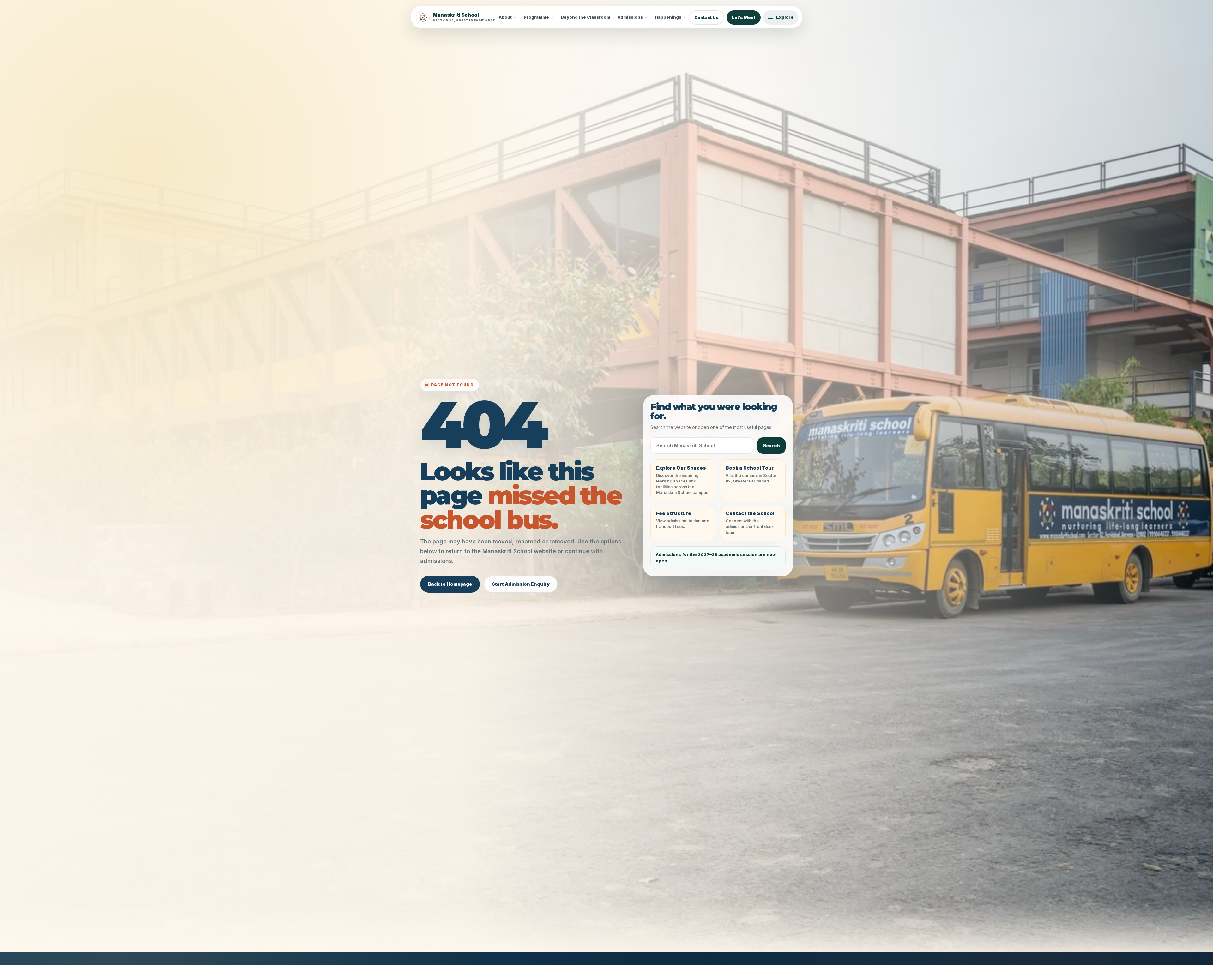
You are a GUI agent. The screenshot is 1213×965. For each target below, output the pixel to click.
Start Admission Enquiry (521, 584)
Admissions (630, 17)
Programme (536, 17)
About (505, 17)
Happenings (668, 17)
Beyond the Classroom (585, 17)
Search (771, 445)
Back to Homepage (450, 584)
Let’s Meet (743, 17)
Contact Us (706, 17)
